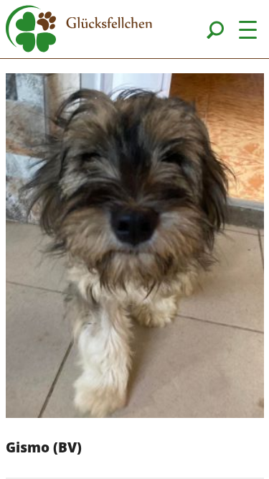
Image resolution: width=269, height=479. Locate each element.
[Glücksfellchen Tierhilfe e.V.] (79, 31)
